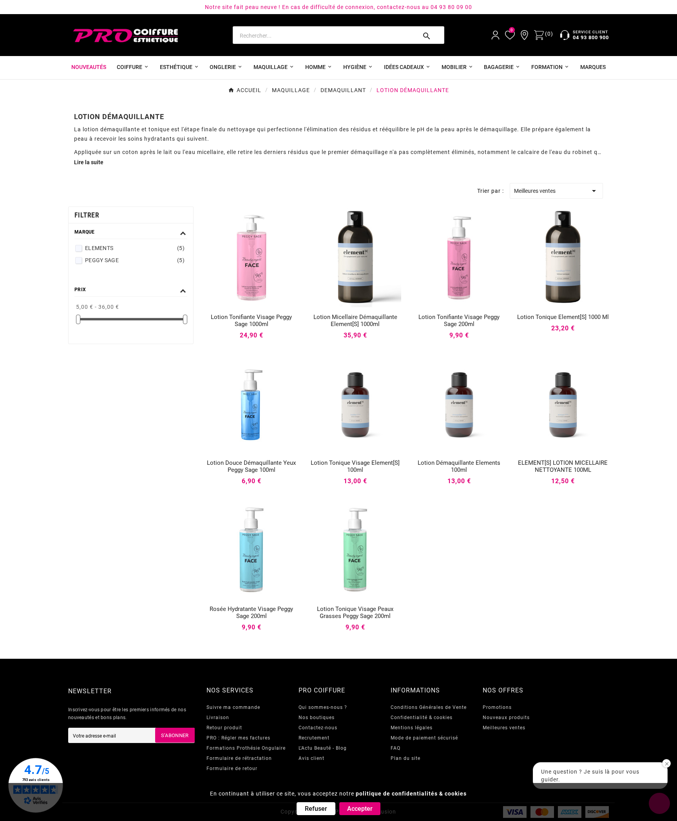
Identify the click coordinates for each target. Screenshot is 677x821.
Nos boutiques (317, 717)
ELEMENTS (135, 248)
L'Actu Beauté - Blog (323, 748)
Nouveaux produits (506, 717)
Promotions (497, 707)
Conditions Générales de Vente (429, 707)
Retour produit (224, 727)
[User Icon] (495, 35)
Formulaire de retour (231, 768)
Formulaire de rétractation (239, 758)
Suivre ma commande (233, 707)
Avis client (311, 758)
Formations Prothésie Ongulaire (246, 748)
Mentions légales (412, 727)
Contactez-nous (318, 727)
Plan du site (405, 758)
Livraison (217, 717)
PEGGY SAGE (135, 260)
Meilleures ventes (556, 191)
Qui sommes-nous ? (323, 707)
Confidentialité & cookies (422, 717)
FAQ (395, 748)
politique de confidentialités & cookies (411, 793)
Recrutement (314, 738)
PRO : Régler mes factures (238, 738)
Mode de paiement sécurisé (424, 738)
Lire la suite (88, 162)
